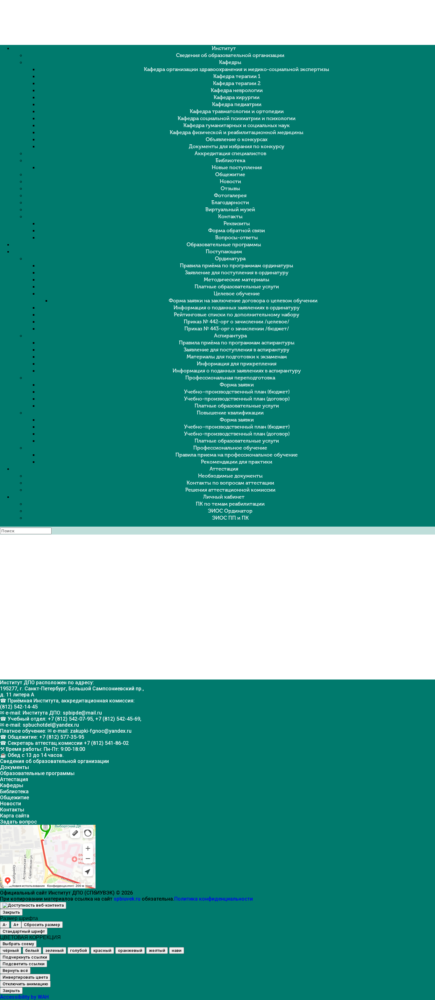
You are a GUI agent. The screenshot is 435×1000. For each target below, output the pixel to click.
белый (32, 950)
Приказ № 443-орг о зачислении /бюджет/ (236, 329)
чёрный (11, 950)
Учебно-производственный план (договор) (236, 399)
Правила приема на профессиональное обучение (236, 455)
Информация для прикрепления (236, 364)
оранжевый (130, 950)
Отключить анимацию (25, 984)
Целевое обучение (237, 294)
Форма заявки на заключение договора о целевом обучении (243, 301)
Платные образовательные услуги (237, 287)
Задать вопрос (18, 822)
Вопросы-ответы (236, 237)
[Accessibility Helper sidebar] (33, 905)
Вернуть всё (15, 970)
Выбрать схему (18, 943)
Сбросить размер (42, 924)
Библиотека (230, 160)
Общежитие (230, 174)
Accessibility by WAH (24, 997)
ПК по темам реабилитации (230, 504)
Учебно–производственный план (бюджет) (236, 392)
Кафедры (230, 62)
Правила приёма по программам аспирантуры (237, 343)
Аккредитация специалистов (230, 153)
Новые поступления (237, 167)
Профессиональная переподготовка (230, 378)
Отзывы (230, 188)
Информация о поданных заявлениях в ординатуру (237, 308)
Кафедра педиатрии (236, 104)
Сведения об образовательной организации (230, 55)
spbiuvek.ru (127, 899)
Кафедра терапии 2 (236, 83)
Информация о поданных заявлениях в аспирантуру (237, 371)
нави (177, 950)
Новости (230, 181)
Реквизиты (237, 223)
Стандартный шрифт (24, 931)
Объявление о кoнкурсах (236, 139)
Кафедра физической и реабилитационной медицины (236, 132)
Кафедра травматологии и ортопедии (237, 111)
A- (5, 924)
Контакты (230, 216)
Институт (224, 48)
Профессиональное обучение (230, 448)
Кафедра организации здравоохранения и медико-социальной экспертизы (236, 69)
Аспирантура (230, 336)
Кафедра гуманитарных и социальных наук (236, 125)
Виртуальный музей (230, 209)
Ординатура (230, 258)
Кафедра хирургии (237, 97)
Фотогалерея (230, 195)
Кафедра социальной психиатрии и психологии (237, 118)
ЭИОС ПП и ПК (230, 518)
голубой (78, 950)
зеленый (54, 950)
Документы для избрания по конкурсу (236, 146)
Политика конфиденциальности (213, 899)
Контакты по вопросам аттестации (230, 483)
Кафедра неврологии (237, 90)
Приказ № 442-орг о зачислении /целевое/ (236, 322)
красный (102, 950)
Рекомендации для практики (236, 462)
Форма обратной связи (236, 230)
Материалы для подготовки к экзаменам (237, 357)
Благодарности (230, 202)
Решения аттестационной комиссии (230, 490)
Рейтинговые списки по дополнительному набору (236, 315)
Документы (14, 767)
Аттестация (224, 469)
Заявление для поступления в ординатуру (237, 273)
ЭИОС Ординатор (230, 511)
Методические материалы (236, 280)
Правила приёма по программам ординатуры (236, 266)
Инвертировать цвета (25, 977)
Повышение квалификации (230, 413)
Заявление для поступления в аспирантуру (236, 350)
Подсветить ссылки (24, 963)
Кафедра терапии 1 (236, 76)
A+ (16, 924)
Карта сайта (14, 816)
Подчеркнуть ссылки (25, 957)
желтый (157, 950)
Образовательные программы (224, 244)
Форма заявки (237, 385)
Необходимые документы (230, 476)
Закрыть (11, 912)
